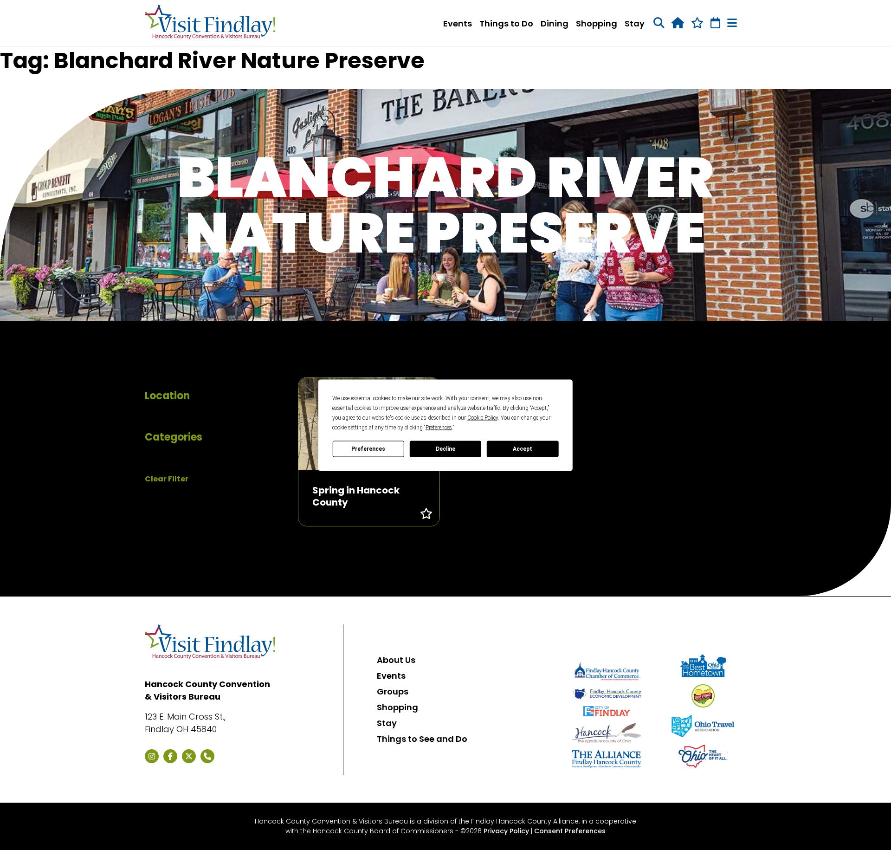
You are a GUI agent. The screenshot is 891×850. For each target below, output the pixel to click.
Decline (445, 449)
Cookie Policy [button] (482, 417)
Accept (522, 449)
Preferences (368, 449)
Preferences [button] (439, 427)
